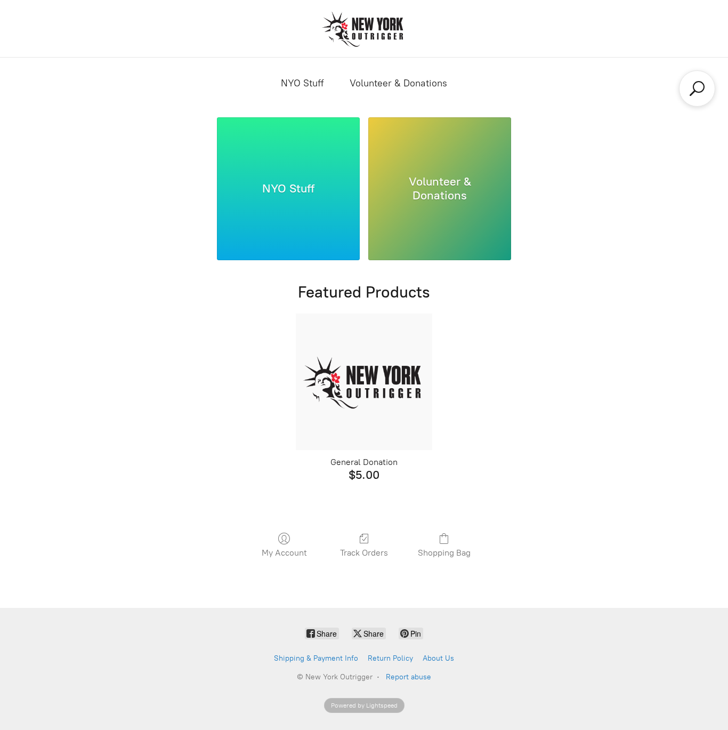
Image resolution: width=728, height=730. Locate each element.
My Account (284, 553)
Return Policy (390, 658)
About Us (438, 658)
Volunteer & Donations (398, 83)
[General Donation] (364, 382)
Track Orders (364, 553)
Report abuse (408, 676)
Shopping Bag (444, 553)
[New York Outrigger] (364, 28)
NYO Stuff (302, 83)
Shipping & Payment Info (316, 658)
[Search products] (697, 88)
